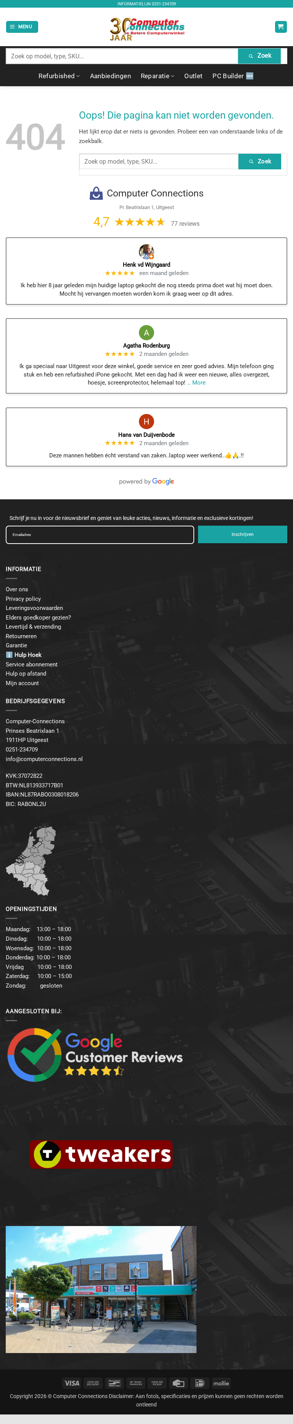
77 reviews (185, 223)
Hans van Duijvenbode (146, 434)
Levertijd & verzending (33, 626)
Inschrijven (243, 534)
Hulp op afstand (26, 673)
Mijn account (22, 683)
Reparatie (155, 76)
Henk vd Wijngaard (146, 264)
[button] (22, 27)
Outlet (193, 76)
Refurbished (57, 76)
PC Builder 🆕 (233, 76)
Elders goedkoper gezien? (38, 617)
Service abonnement (32, 664)
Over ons (17, 589)
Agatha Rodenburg (146, 345)
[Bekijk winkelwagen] (281, 27)
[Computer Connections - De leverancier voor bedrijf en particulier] (146, 26)
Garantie (16, 645)
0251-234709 (164, 4)
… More (196, 382)
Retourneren (21, 636)
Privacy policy (23, 598)
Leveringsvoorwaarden (34, 608)
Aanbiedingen (110, 76)
